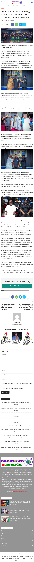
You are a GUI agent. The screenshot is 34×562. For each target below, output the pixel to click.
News (6, 5)
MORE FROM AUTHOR (23, 329)
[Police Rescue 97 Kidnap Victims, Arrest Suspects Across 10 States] (6, 336)
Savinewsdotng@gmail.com (20, 491)
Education (3, 545)
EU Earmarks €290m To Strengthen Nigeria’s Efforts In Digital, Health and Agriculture (25, 306)
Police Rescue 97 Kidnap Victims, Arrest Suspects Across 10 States (6, 342)
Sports (2, 540)
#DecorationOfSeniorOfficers (11, 290)
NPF (27, 290)
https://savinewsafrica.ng (17, 324)
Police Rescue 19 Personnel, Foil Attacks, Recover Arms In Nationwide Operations (28, 342)
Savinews (4, 20)
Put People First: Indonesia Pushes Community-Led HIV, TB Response (20, 501)
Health (2, 538)
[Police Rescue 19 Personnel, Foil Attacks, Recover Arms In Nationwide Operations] (28, 336)
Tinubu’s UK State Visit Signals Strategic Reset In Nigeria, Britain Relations (8, 306)
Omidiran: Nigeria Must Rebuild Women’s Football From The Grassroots (21, 517)
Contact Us (20, 553)
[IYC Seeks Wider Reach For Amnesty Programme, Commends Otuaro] (5, 511)
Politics (2, 533)
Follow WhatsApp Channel (17, 285)
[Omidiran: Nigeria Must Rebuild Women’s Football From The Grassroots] (5, 519)
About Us (14, 553)
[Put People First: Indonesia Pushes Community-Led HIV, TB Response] (5, 503)
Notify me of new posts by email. (10, 390)
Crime (2, 535)
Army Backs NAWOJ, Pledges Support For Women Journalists (16, 426)
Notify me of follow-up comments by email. (13, 388)
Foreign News (4, 543)
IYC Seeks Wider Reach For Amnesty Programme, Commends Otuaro (20, 509)
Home (2, 5)
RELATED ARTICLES (10, 329)
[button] (31, 2)
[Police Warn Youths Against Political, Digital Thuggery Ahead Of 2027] (17, 336)
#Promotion (22, 290)
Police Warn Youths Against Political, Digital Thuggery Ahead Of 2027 (16, 342)
